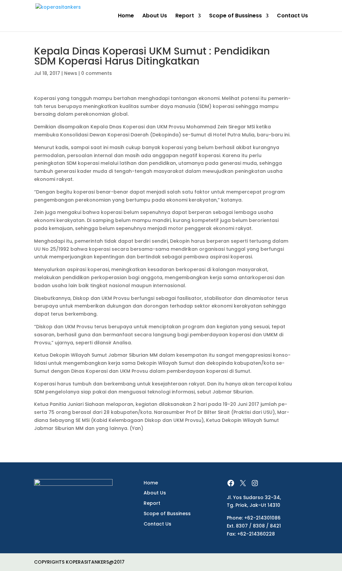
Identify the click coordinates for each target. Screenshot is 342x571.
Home (126, 16)
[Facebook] (231, 483)
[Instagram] (255, 483)
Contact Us (292, 16)
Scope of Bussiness (235, 16)
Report (184, 16)
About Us (154, 16)
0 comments (96, 73)
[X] (243, 483)
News (70, 73)
